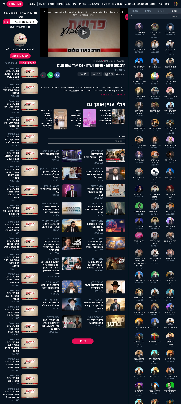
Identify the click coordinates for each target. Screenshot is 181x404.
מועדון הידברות (15, 4)
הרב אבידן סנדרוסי (50, 221)
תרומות (51, 4)
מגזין (160, 4)
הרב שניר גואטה (95, 299)
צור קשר (42, 4)
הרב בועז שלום (110, 60)
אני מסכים (18, 26)
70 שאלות (106, 4)
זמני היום (82, 4)
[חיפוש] (131, 16)
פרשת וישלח (98, 60)
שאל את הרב (94, 4)
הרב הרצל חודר (52, 299)
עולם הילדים (117, 4)
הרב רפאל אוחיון (51, 186)
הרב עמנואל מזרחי (50, 151)
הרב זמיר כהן (130, 4)
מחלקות (60, 4)
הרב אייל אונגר (96, 168)
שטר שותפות (142, 4)
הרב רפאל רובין (52, 282)
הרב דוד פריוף (96, 203)
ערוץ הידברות (97, 186)
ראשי (123, 60)
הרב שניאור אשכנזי (50, 203)
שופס (68, 4)
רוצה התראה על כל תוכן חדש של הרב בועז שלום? (20, 15)
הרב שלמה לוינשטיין (49, 168)
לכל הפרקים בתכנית (20, 56)
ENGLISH (32, 4)
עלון (74, 4)
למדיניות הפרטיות (15, 26)
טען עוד (83, 341)
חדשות (153, 4)
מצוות (85, 87)
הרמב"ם (74, 90)
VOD (167, 4)
